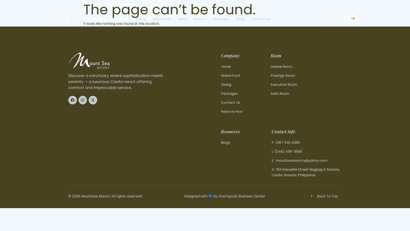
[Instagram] (83, 100)
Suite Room (280, 93)
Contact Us (261, 19)
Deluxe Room (282, 66)
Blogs (240, 19)
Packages (222, 19)
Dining (182, 19)
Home (141, 19)
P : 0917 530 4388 (286, 142)
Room (198, 19)
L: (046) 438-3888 (287, 151)
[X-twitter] (93, 100)
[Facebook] (72, 100)
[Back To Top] (312, 196)
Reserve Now (336, 18)
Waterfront (162, 19)
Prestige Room (283, 75)
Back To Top (327, 196)
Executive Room (284, 84)
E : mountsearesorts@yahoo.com (299, 160)
